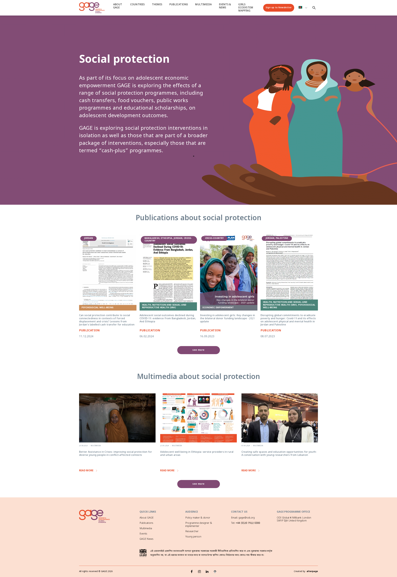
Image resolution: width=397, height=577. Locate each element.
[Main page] (94, 7)
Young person (193, 537)
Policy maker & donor (197, 518)
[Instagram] (199, 571)
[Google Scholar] (215, 571)
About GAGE (147, 518)
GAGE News (146, 539)
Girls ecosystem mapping (245, 8)
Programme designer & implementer (198, 524)
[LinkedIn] (207, 571)
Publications (178, 4)
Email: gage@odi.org (243, 518)
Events (143, 534)
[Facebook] (192, 571)
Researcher (191, 531)
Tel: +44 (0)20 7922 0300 (245, 523)
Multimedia (203, 4)
